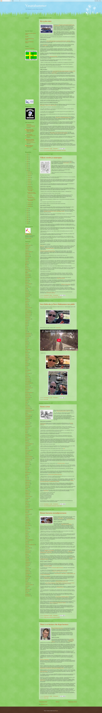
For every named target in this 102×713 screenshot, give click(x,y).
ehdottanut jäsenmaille (53, 56)
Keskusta (26, 365)
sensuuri (49, 297)
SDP (26, 488)
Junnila (26, 354)
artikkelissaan (45, 45)
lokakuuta (29, 175)
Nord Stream (27, 438)
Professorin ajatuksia (30, 139)
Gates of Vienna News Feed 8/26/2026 (31, 136)
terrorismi (55, 297)
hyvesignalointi (27, 310)
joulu (26, 350)
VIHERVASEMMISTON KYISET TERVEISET (30, 131)
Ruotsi (26, 477)
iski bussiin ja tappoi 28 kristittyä (57, 567)
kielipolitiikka (27, 370)
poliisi (26, 453)
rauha (26, 471)
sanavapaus (27, 487)
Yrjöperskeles (58, 327)
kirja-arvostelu (27, 373)
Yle (26, 592)
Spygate (26, 503)
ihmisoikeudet (53, 150)
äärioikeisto (27, 594)
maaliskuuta (30, 202)
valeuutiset (27, 560)
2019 (27, 163)
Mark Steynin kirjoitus (61, 278)
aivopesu (26, 250)
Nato (26, 432)
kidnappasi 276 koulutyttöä (49, 550)
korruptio (26, 389)
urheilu (26, 546)
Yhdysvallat (60, 297)
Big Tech (26, 267)
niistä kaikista (60, 518)
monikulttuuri (27, 422)
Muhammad (27, 424)
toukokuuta (30, 184)
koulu (26, 390)
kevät (45, 399)
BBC (26, 264)
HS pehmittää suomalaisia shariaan (29, 39)
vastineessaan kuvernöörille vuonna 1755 (63, 411)
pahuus (26, 447)
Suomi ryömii (45, 406)
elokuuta (29, 179)
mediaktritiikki (27, 418)
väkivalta (26, 586)
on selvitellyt (71, 639)
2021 (27, 159)
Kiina (26, 371)
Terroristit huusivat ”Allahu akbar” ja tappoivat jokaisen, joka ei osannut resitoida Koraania (57, 574)
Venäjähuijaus (27, 576)
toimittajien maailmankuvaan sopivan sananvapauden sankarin (54, 211)
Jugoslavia (27, 352)
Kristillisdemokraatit (28, 392)
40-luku (26, 243)
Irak (26, 328)
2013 (27, 210)
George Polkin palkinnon (49, 248)
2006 (27, 223)
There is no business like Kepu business (54, 624)
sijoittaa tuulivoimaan (43, 671)
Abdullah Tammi (28, 245)
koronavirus (27, 386)
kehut (26, 362)
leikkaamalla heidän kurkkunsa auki (62, 581)
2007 (27, 221)
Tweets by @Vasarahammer (29, 48)
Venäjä (26, 575)
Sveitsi (26, 515)
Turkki (26, 538)
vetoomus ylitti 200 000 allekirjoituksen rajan (63, 117)
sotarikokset (27, 501)
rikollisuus (27, 474)
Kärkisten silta (42, 680)
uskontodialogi (27, 551)
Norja (26, 440)
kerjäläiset (27, 363)
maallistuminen (27, 411)
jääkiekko (27, 355)
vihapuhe (26, 578)
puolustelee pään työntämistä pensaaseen (55, 474)
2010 (27, 215)
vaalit (47, 399)
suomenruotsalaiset (28, 509)
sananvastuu (27, 485)
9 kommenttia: (55, 615)
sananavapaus (27, 482)
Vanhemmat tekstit (72, 701)
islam (45, 505)
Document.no (29, 124)
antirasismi (27, 254)
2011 (27, 214)
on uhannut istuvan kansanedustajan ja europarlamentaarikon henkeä (57, 481)
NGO (26, 437)
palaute (26, 448)
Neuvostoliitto (27, 435)
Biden (26, 266)
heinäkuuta (29, 181)
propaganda (27, 463)
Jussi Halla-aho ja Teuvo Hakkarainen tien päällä (57, 304)
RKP (26, 475)
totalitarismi (27, 531)
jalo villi (26, 344)
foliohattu (27, 299)
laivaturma (27, 398)
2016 (27, 168)
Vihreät (26, 579)
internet (26, 325)
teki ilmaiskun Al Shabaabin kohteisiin (62, 596)
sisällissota (27, 495)
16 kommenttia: (55, 504)
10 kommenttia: (55, 295)
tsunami (26, 535)
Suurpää (26, 512)
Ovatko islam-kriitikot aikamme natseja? (30, 34)
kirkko (26, 374)
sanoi (64, 448)
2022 (27, 157)
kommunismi (27, 379)
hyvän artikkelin (66, 162)
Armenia (26, 258)
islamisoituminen (28, 334)
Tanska (26, 522)
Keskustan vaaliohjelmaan (44, 659)
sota (26, 499)
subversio (26, 507)
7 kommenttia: (55, 397)
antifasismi (27, 253)
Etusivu (57, 701)
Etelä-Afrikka (27, 286)
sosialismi (27, 498)
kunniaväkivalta (28, 397)
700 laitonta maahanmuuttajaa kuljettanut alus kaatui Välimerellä (64, 25)
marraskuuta (30, 173)
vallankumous (27, 563)
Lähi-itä (26, 405)
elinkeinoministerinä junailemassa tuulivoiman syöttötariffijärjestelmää (52, 668)
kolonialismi (27, 378)
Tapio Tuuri (27, 523)
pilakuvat (26, 451)
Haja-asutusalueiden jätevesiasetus (57, 628)
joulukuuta (29, 172)
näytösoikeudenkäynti (29, 443)
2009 (27, 217)
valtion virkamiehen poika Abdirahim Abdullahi (58, 602)
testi (26, 530)
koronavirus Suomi (28, 387)
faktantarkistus (27, 294)
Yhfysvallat (27, 591)
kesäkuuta (29, 182)
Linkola (26, 402)
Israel (26, 338)
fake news (27, 293)
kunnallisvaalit (27, 395)
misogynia (27, 421)
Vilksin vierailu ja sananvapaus (51, 157)
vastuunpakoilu (27, 573)
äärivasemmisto (27, 595)
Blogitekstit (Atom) (44, 704)
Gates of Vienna (29, 134)
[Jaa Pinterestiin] (64, 148)
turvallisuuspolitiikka (28, 539)
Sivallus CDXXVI (29, 146)
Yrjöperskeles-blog (30, 129)
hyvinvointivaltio (48, 150)
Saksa (26, 479)
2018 (27, 165)
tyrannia (26, 541)
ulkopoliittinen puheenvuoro (30, 544)
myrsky (26, 429)
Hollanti (26, 306)
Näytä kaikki (35, 149)
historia (26, 304)
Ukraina (26, 543)
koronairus (27, 384)
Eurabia (26, 290)
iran (26, 330)
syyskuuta (29, 177)
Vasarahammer (36, 5)
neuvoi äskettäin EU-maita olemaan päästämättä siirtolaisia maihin (64, 71)
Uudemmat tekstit (43, 701)
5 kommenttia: (55, 148)
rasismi (26, 469)
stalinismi (27, 506)
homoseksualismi (28, 307)
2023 (27, 156)
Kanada (26, 357)
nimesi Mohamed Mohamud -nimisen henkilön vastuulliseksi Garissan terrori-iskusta (59, 582)
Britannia (26, 269)
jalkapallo (27, 342)
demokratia (27, 275)
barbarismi (27, 262)
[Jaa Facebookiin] (63, 148)
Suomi (52, 297)
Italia (26, 339)
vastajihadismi (27, 571)
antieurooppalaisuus (28, 251)
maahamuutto (27, 406)
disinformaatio (27, 277)
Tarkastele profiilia (28, 238)
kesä (26, 366)
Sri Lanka (27, 504)
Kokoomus (27, 376)
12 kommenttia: (55, 696)
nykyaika (26, 442)
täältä (70, 162)
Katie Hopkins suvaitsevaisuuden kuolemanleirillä (58, 132)
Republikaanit (27, 472)
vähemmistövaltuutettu (29, 584)
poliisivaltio (27, 455)
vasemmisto (27, 568)
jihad (26, 347)
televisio (26, 527)
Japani (26, 346)
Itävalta (26, 341)
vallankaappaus (27, 562)
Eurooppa (27, 291)
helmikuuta (30, 204)
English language (28, 283)
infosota (26, 323)
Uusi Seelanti (27, 552)
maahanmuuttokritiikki (29, 410)
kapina (26, 360)
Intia (26, 326)
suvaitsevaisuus (27, 514)
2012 (27, 212)
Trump (26, 533)
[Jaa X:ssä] (62, 148)
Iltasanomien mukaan (61, 463)
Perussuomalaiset (49, 505)
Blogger (56, 710)
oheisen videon (54, 72)
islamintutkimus (28, 333)
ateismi (26, 259)
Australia (26, 261)
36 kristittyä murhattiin (48, 565)
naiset (26, 430)
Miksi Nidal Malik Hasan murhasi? (29, 42)
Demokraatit (27, 274)
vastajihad (27, 570)
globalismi (27, 301)
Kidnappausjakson (47, 577)
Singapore (27, 493)
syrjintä (26, 517)
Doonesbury (42, 245)
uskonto (26, 549)
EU (44, 150)
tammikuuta (30, 206)
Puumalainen (27, 464)
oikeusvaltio (27, 445)
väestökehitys (27, 583)
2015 (27, 170)
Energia (26, 282)
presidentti (27, 461)
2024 (27, 154)
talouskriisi (27, 519)
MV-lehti (26, 427)
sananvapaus (64, 150)
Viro (26, 581)
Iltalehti (26, 322)
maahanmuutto (58, 150)
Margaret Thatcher (28, 414)
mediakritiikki (27, 416)
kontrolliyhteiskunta (28, 382)
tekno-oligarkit (27, 525)
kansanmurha (27, 358)
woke (26, 587)
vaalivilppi (27, 559)
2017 (27, 166)
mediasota (27, 419)
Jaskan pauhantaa (30, 145)
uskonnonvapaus (28, 547)
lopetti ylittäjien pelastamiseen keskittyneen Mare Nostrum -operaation (58, 41)
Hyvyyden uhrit (45, 21)
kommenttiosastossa (60, 587)
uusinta (26, 554)
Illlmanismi (27, 317)
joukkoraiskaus (27, 349)
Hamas (26, 302)
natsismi (26, 434)
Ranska (26, 467)
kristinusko (27, 394)
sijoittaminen (27, 491)
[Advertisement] (30, 80)
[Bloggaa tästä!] (61, 148)
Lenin (26, 400)
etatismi (26, 285)
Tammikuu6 (27, 520)
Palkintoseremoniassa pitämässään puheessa (47, 250)
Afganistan (27, 246)
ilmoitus (26, 320)
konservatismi (27, 381)
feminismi (27, 296)
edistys (26, 278)
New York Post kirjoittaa (51, 292)
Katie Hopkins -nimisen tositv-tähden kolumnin (48, 105)
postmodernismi (28, 459)
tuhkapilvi (27, 536)
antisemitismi (27, 256)
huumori (26, 309)
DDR (26, 272)
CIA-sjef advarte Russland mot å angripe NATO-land (31, 126)
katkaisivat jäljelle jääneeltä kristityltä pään (60, 571)
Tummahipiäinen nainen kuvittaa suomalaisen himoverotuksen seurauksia (31, 141)
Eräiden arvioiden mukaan (65, 284)
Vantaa (26, 567)
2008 (27, 219)
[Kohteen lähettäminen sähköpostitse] (60, 148)
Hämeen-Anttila (28, 314)
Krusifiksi (27, 36)
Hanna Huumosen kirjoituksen (66, 524)
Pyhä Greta (27, 466)
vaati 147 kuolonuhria (70, 519)
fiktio (26, 298)
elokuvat (26, 280)
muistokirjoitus (27, 426)
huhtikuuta (29, 186)
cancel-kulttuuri (28, 270)
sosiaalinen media (28, 496)
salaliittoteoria (27, 480)
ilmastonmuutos (28, 318)
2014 (27, 208)
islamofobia (27, 336)
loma (26, 403)
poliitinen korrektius (28, 456)
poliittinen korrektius (52, 617)
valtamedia (27, 565)
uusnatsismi (27, 555)
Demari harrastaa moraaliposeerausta (53, 513)
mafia (26, 413)
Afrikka (45, 617)
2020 (27, 161)
